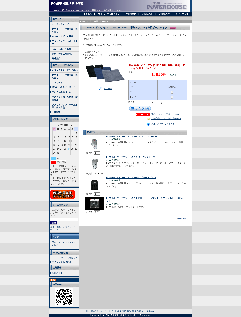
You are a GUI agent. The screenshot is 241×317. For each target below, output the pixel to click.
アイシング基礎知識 (61, 262)
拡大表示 (108, 88)
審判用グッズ (108, 21)
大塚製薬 (56, 112)
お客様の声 (164, 14)
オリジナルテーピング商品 (65, 70)
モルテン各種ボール (61, 92)
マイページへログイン (109, 14)
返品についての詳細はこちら (165, 114)
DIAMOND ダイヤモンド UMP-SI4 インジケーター (131, 157)
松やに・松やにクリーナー (65, 87)
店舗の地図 (57, 273)
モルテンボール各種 (61, 49)
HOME (83, 21)
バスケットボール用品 (62, 36)
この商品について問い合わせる (166, 118)
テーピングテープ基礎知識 (65, 258)
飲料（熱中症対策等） (62, 54)
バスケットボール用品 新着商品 (65, 98)
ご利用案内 (131, 14)
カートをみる (85, 14)
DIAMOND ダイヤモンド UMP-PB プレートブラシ (131, 177)
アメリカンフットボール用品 (65, 42)
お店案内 (151, 311)
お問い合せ (147, 14)
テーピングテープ (60, 24)
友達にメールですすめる (163, 123)
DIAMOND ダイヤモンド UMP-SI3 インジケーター (131, 136)
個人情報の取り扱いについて (99, 311)
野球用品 (56, 58)
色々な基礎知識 (60, 253)
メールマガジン (60, 205)
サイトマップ (182, 14)
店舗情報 (57, 267)
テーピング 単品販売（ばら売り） (65, 30)
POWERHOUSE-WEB (67, 3)
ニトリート (57, 82)
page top (182, 218)
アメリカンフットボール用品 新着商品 (65, 106)
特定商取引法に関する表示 (130, 311)
